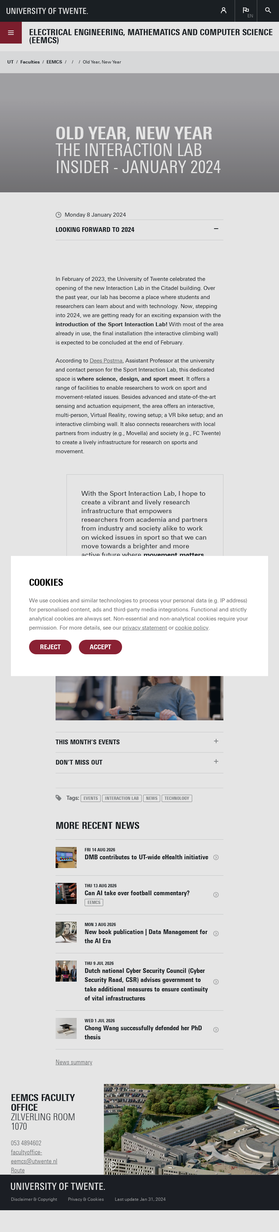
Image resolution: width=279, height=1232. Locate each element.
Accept (100, 647)
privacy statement (144, 628)
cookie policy (192, 628)
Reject (50, 647)
